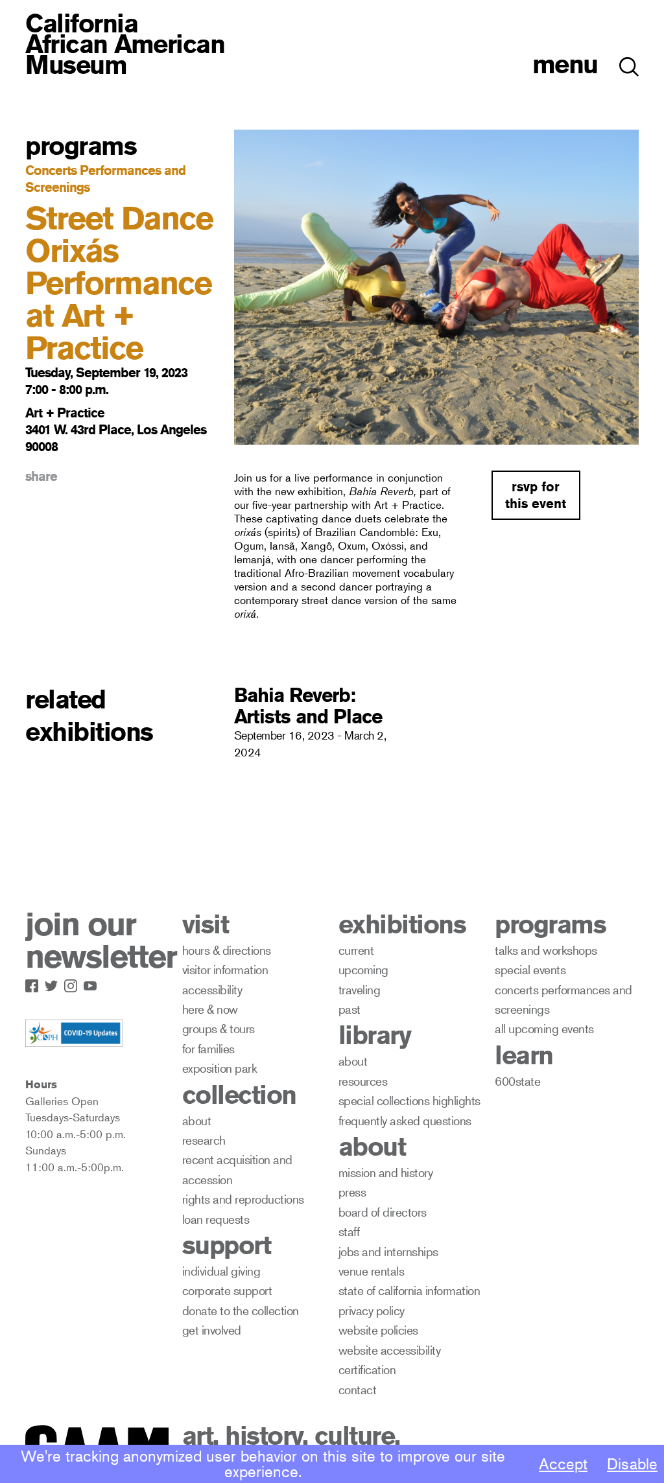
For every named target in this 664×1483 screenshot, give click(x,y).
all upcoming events (544, 1028)
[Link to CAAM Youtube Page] (93, 983)
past (349, 1008)
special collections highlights (409, 1100)
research (204, 1139)
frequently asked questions (404, 1120)
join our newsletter (100, 940)
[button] (629, 59)
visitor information (225, 969)
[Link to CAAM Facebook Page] (35, 983)
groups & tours (218, 1028)
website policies (378, 1329)
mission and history (385, 1172)
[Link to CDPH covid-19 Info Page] (74, 1034)
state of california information (409, 1290)
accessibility (212, 989)
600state (517, 1080)
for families (208, 1048)
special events (530, 969)
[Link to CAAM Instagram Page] (74, 983)
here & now (210, 1008)
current (356, 949)
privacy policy (371, 1310)
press (352, 1191)
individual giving (221, 1270)
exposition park (219, 1067)
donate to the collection (240, 1310)
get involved (211, 1329)
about (196, 1120)
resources (363, 1080)
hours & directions (226, 949)
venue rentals (371, 1270)
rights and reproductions (243, 1198)
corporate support (227, 1290)
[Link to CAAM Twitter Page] (54, 983)
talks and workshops (546, 949)
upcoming (363, 969)
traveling (359, 989)
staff (349, 1231)
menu (565, 64)
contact (357, 1389)
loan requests (216, 1218)
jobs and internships (388, 1251)
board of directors (382, 1211)
